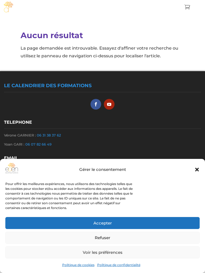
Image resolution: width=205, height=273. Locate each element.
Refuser (102, 237)
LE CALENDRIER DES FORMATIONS (48, 86)
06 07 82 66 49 (38, 144)
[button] (197, 169)
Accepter (102, 223)
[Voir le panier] (188, 7)
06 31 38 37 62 (49, 135)
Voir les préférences (103, 252)
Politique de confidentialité (118, 265)
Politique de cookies (78, 265)
